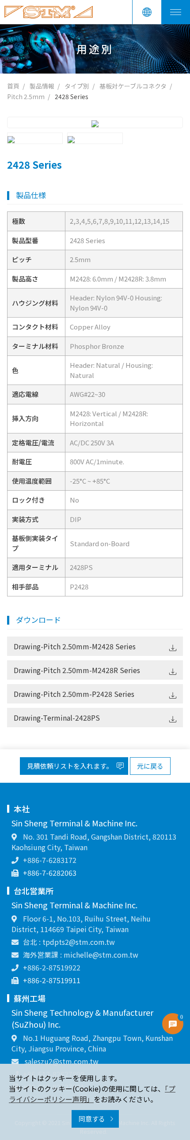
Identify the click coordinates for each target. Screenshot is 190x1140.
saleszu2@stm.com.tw (61, 1061)
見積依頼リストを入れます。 (70, 765)
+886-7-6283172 (49, 860)
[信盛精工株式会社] (48, 12)
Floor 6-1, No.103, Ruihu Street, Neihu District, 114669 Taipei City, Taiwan (81, 923)
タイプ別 (77, 85)
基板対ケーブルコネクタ (133, 85)
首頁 (13, 85)
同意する (92, 1118)
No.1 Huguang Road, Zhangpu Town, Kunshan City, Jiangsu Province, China (92, 1043)
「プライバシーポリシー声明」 (92, 1093)
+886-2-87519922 (51, 967)
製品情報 (42, 85)
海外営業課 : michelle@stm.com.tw (80, 954)
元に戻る (150, 765)
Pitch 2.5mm (26, 96)
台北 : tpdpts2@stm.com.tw (69, 941)
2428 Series (71, 96)
